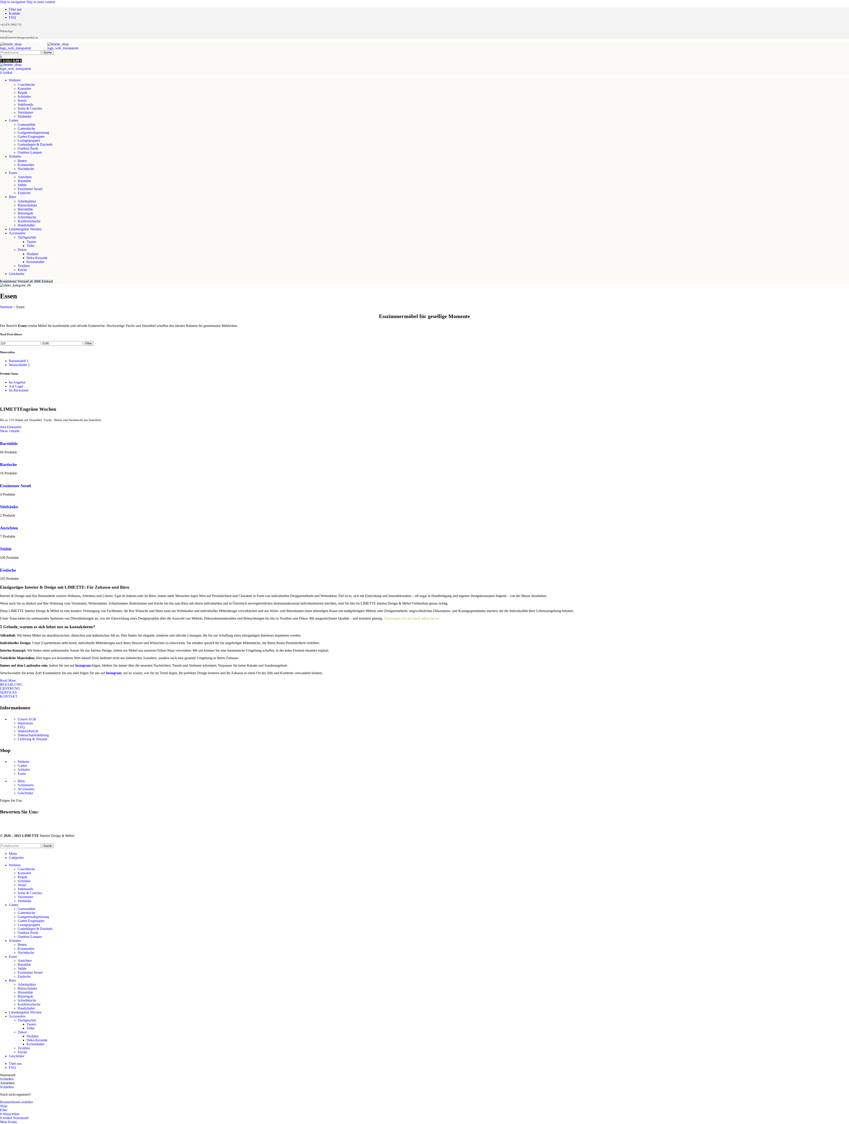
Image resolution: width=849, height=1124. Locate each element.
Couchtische (26, 84)
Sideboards (25, 104)
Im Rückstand (18, 390)
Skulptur (32, 254)
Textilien (24, 266)
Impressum (25, 723)
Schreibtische (27, 217)
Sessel (22, 100)
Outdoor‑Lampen (30, 152)
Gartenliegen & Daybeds (35, 144)
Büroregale (25, 213)
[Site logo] (23, 48)
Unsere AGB (27, 719)
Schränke (24, 96)
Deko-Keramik (37, 258)
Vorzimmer (25, 112)
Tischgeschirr (27, 237)
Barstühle (24, 181)
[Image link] (2, 824)
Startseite (6, 307)
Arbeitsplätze (27, 201)
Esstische (24, 193)
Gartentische (26, 128)
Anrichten (25, 177)
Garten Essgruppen (31, 136)
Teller (30, 246)
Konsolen (24, 88)
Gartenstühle (26, 124)
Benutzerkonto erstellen (16, 1102)
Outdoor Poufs (28, 148)
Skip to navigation (13, 2)
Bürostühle (25, 209)
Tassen (31, 242)
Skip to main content (40, 2)
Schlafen (24, 769)
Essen (22, 773)
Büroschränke (27, 205)
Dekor (22, 250)
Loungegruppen (29, 140)
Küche (22, 270)
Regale (22, 92)
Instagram (83, 665)
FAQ (21, 727)
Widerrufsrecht (28, 731)
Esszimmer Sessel (30, 189)
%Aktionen (26, 785)
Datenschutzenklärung (33, 735)
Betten (22, 161)
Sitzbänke (24, 116)
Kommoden (26, 165)
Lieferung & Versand (32, 739)
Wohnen (23, 761)
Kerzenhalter (35, 262)
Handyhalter (26, 225)
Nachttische (26, 169)
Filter (88, 343)
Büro (21, 781)
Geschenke (25, 793)
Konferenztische (29, 221)
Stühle (22, 185)
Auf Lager (16, 386)
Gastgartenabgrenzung (33, 132)
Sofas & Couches (30, 108)
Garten (22, 765)
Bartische (8, 464)
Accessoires (26, 789)
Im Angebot (17, 382)
